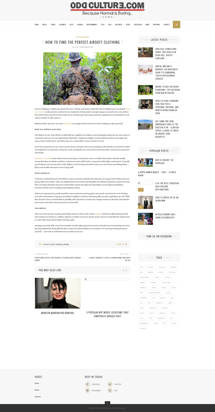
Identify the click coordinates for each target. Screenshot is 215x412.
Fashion (80, 24)
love (149, 303)
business (162, 267)
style (141, 318)
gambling (143, 288)
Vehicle (174, 323)
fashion (167, 277)
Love (109, 24)
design (161, 272)
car (141, 272)
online (142, 313)
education (172, 272)
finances (153, 282)
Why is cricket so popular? (164, 161)
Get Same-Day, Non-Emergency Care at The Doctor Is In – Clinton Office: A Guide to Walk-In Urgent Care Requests (167, 129)
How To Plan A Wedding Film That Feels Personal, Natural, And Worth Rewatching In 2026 (167, 107)
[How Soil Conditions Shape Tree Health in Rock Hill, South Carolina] (145, 48)
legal (172, 298)
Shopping (156, 24)
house (168, 293)
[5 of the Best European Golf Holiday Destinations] (145, 183)
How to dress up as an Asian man (166, 199)
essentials (68, 124)
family (157, 277)
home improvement (155, 293)
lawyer (162, 298)
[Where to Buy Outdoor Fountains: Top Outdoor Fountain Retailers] (145, 86)
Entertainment (91, 24)
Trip (164, 323)
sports (173, 313)
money (171, 303)
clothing (98, 214)
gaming (163, 288)
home (141, 293)
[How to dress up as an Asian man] (145, 197)
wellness (143, 328)
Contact (166, 24)
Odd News (165, 308)
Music (142, 308)
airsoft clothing (56, 244)
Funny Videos (166, 282)
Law (153, 298)
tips (171, 318)
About (44, 24)
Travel (53, 24)
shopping (163, 313)
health (174, 288)
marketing (159, 303)
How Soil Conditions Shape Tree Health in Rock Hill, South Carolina (166, 53)
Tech (102, 24)
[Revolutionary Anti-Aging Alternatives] (145, 214)
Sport (128, 24)
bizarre (151, 267)
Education (138, 24)
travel (156, 323)
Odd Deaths (152, 308)
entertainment (144, 277)
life (141, 303)
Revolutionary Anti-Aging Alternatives (165, 216)
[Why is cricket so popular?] (145, 159)
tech (150, 318)
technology (161, 318)
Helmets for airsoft (43, 158)
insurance (143, 298)
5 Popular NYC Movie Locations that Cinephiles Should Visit (107, 314)
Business (62, 24)
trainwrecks (144, 323)
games (154, 288)
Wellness (118, 24)
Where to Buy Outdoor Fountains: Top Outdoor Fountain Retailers (167, 89)
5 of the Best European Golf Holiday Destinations (167, 186)
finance (142, 282)
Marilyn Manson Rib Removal (57, 313)
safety (152, 313)
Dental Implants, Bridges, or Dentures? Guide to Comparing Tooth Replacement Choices (166, 72)
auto (141, 267)
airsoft (46, 244)
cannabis (173, 267)
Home (37, 24)
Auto (71, 24)
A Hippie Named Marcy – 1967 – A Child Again (157, 174)
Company (150, 272)
